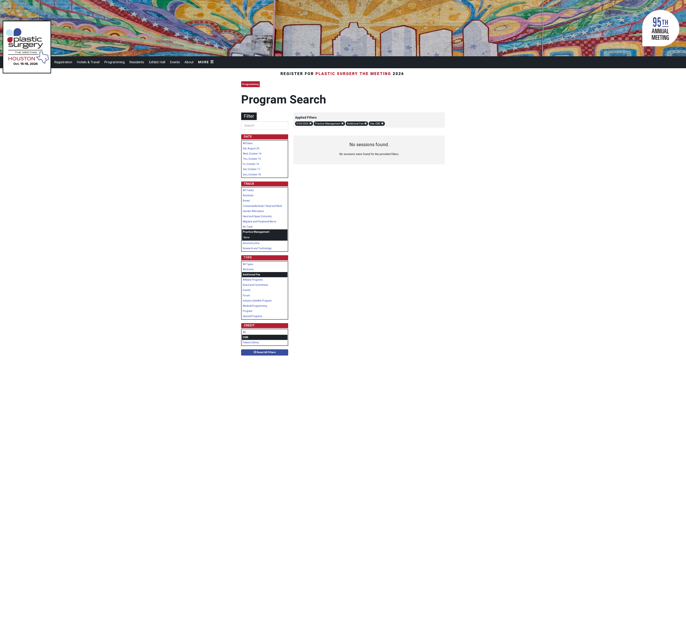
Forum (246, 295)
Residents (136, 62)
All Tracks (248, 190)
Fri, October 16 (251, 164)
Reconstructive (251, 243)
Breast (246, 201)
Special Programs (252, 316)
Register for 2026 (343, 74)
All (244, 332)
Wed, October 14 (252, 154)
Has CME (375, 124)
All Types (248, 264)
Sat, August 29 (251, 148)
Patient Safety (251, 342)
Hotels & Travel (88, 62)
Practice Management (328, 124)
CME (245, 337)
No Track (248, 227)
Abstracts (248, 269)
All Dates (248, 143)
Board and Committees (255, 285)
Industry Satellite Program (257, 301)
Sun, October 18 (252, 174)
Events (175, 62)
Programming (114, 62)
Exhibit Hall (157, 62)
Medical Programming (255, 306)
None (247, 237)
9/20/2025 (302, 124)
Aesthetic (248, 195)
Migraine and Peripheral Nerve (259, 221)
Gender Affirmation (253, 211)
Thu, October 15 (252, 159)
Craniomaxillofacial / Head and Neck (262, 206)
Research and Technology (257, 248)
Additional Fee (355, 124)
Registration (63, 62)
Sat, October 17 (251, 169)
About (189, 62)
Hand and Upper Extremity (257, 216)
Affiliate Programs (253, 280)
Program (247, 311)
